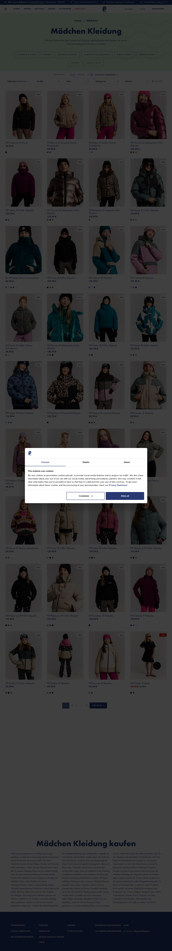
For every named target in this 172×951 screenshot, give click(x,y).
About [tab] (127, 462)
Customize (84, 496)
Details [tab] (86, 462)
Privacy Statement (118, 485)
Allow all (125, 496)
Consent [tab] (45, 462)
